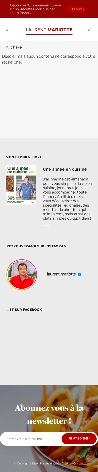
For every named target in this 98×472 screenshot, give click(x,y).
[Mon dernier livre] (21, 198)
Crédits (66, 463)
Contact (78, 463)
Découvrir (76, 9)
